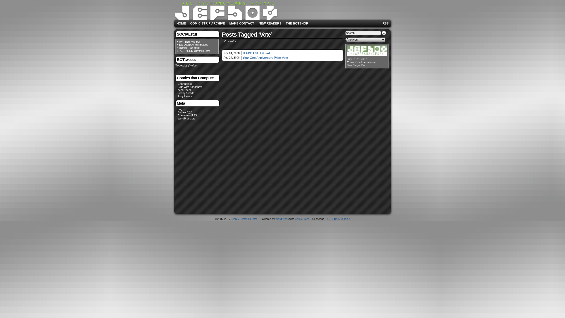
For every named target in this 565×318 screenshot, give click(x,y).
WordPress (282, 219)
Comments (187, 115)
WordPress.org (187, 118)
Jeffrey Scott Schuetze (244, 219)
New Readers (270, 23)
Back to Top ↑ (342, 219)
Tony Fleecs (185, 96)
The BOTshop (297, 23)
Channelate (185, 83)
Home (181, 23)
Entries (185, 112)
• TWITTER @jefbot (188, 41)
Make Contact (241, 23)
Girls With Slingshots (190, 87)
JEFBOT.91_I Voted (256, 53)
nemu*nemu (185, 90)
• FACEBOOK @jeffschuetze (194, 51)
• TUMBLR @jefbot (188, 47)
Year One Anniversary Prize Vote (265, 57)
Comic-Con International (361, 62)
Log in (181, 109)
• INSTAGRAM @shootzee (192, 44)
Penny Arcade (186, 93)
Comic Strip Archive (207, 23)
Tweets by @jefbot (186, 65)
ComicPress (302, 219)
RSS (386, 23)
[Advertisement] (334, 9)
